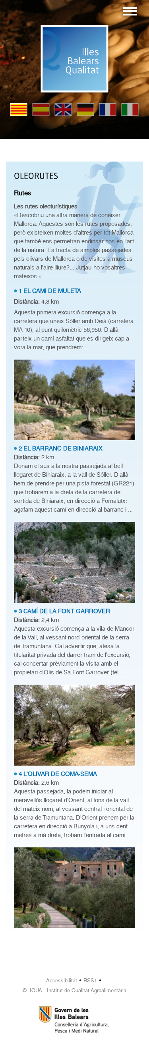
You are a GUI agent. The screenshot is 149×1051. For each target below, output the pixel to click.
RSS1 (90, 981)
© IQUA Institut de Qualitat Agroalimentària (74, 990)
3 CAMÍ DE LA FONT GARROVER (64, 611)
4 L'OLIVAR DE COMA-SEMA (58, 774)
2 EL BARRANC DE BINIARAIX (61, 448)
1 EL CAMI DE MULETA (50, 291)
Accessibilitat (61, 981)
